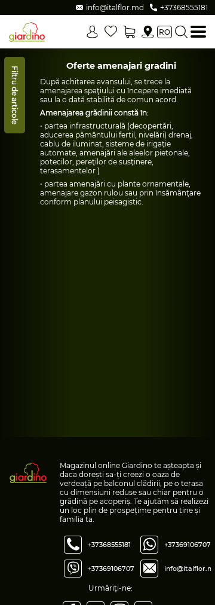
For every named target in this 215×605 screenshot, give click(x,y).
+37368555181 (109, 544)
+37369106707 (111, 568)
